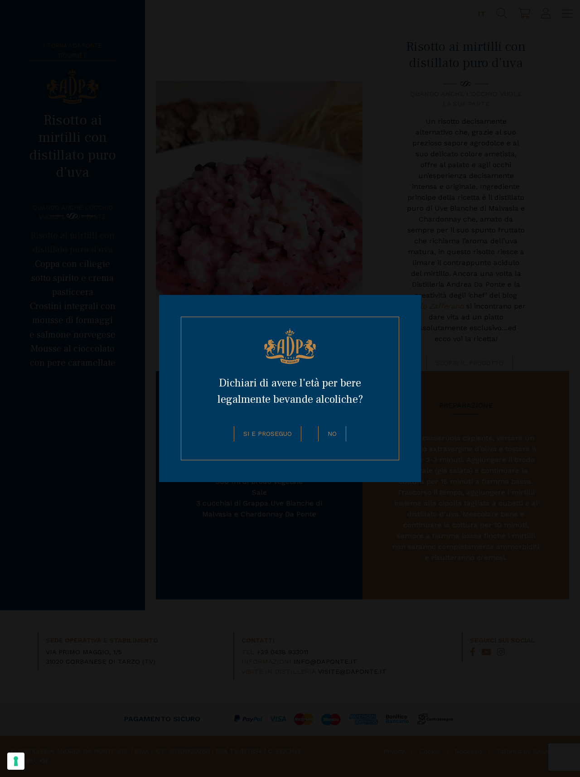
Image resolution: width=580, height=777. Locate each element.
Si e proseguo (267, 433)
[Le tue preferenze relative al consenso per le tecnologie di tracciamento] (15, 761)
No (332, 433)
